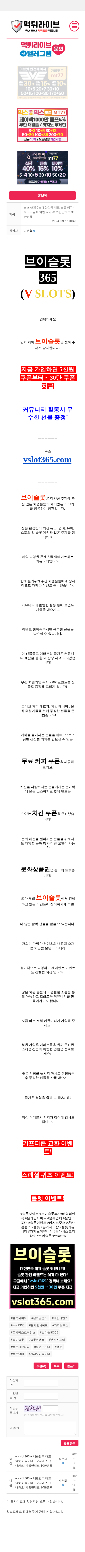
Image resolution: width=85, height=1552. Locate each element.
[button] (28, 230)
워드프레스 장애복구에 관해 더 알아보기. (35, 1511)
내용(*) (14, 1428)
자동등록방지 (14, 1410)
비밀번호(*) (14, 1396)
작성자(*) (14, 1382)
